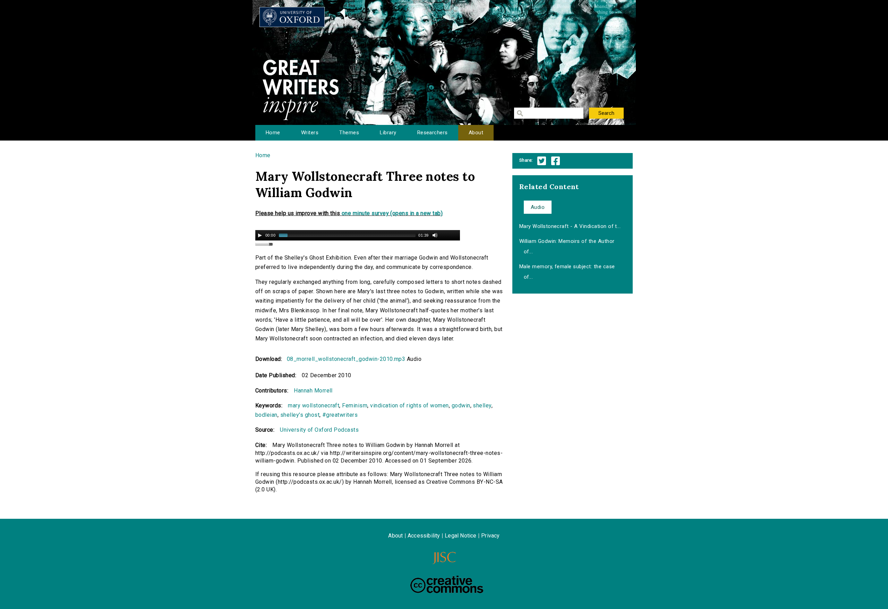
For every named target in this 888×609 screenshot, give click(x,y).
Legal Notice (460, 535)
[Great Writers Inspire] (292, 17)
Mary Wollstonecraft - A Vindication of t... (570, 226)
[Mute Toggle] (435, 235)
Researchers (432, 132)
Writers (309, 132)
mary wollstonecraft (313, 405)
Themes (349, 132)
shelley (482, 405)
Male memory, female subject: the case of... (567, 271)
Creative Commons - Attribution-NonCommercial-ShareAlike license (446, 584)
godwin (461, 405)
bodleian (266, 415)
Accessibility (424, 535)
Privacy (490, 535)
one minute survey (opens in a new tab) (392, 213)
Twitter (541, 161)
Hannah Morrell (313, 390)
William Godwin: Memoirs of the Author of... (567, 246)
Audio (538, 207)
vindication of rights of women (409, 405)
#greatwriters (340, 415)
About (476, 132)
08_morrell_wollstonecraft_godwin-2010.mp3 (346, 359)
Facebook (555, 161)
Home (273, 132)
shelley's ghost (299, 415)
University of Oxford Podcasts (319, 429)
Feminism (354, 405)
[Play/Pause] (260, 235)
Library (388, 132)
